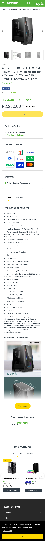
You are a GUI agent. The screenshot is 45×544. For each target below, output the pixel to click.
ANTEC (4, 65)
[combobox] (28, 3)
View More (22, 406)
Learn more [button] (7, 531)
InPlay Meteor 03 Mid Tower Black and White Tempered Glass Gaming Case (11, 479)
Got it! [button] (22, 537)
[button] (3, 3)
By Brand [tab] (29, 453)
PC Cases (18, 337)
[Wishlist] (33, 3)
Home (4, 10)
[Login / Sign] (42, 3)
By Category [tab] (17, 453)
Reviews (19, 198)
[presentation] (3, 475)
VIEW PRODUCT (11, 490)
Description (8, 198)
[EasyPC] (12, 3)
